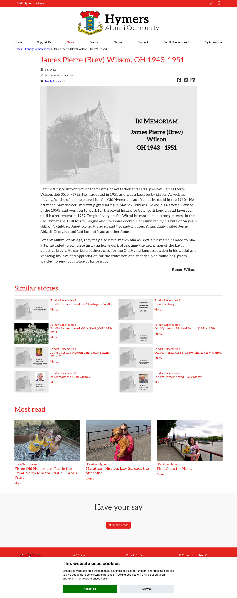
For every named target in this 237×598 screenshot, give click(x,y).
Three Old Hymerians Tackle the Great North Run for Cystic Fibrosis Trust (45, 473)
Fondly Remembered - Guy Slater (178, 377)
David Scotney (164, 304)
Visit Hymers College (30, 3)
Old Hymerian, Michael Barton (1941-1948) (184, 328)
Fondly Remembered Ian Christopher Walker (82, 304)
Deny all (147, 588)
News (18, 49)
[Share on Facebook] (179, 81)
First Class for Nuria (174, 469)
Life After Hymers (25, 464)
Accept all (90, 588)
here (104, 578)
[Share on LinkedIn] (193, 81)
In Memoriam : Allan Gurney (70, 377)
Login (209, 3)
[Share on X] (186, 81)
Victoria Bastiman (65, 75)
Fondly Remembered (38, 49)
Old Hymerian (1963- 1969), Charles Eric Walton (188, 353)
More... (54, 309)
